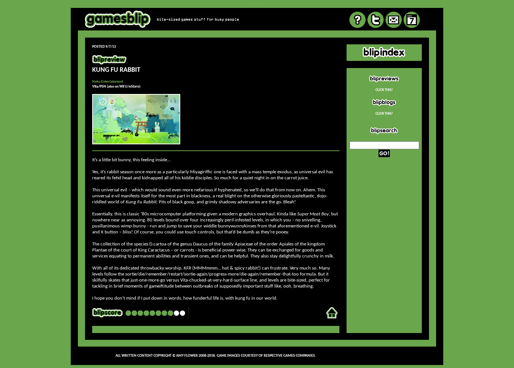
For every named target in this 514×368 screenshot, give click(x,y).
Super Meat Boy (313, 214)
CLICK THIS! (384, 90)
